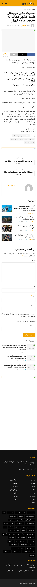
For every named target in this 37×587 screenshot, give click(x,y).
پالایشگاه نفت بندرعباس (28, 552)
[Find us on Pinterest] (24, 469)
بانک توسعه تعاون (30, 516)
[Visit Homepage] (28, 3)
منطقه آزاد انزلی (13, 545)
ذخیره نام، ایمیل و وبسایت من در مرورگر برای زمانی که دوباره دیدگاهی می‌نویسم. (19, 315)
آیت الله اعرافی (25, 136)
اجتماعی (33, 480)
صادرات (23, 537)
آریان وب (22, 583)
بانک (34, 490)
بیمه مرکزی (25, 527)
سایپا (23, 534)
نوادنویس (23, 26)
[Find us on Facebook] (34, 469)
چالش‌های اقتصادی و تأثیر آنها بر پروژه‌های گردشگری (21, 80)
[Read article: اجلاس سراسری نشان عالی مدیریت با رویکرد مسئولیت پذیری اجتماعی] (31, 367)
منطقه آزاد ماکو (30, 548)
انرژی (33, 486)
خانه (34, 9)
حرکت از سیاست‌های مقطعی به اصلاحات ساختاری (21, 571)
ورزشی (15, 499)
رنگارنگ (33, 503)
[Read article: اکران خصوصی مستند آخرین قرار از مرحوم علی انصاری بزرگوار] (31, 358)
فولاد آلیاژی (11, 537)
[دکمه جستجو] (3, 3)
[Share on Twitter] (22, 54)
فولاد (18, 537)
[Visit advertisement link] (18, 149)
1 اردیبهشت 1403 (12, 26)
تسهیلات (11, 527)
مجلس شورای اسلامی (21, 541)
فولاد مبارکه (31, 541)
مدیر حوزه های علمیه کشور (27, 139)
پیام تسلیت (16, 136)
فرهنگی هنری (13, 490)
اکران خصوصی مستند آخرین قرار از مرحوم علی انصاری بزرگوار (15, 357)
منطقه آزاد (31, 545)
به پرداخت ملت (19, 523)
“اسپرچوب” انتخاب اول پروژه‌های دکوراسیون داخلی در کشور (25, 235)
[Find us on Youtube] (20, 469)
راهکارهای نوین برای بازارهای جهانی (23, 85)
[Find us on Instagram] (27, 469)
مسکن (15, 493)
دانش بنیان (16, 530)
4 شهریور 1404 (23, 231)
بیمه (34, 493)
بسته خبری (11, 520)
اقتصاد (23, 513)
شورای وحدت (31, 537)
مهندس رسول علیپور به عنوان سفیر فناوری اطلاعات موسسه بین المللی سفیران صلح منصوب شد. (14, 347)
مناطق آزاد (11, 541)
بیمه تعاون (6, 523)
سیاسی (15, 483)
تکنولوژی (32, 496)
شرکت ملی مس (7, 534)
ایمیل (33, 296)
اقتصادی (33, 483)
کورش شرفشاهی (16, 552)
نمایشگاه (14, 548)
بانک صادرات (13, 516)
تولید (5, 527)
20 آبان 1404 (23, 213)
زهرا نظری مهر (30, 534)
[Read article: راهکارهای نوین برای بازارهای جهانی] (7, 228)
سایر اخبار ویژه (27, 9)
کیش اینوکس (7, 552)
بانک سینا (21, 516)
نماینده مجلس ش (29, 142)
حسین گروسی (31, 530)
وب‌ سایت (32, 305)
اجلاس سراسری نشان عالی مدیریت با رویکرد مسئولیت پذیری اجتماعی (15, 366)
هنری (15, 496)
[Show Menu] (6, 3)
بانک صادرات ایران (29, 520)
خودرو (33, 499)
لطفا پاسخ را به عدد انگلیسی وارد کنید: (24, 321)
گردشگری (32, 555)
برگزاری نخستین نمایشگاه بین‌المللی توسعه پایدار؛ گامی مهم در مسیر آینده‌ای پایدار (19, 74)
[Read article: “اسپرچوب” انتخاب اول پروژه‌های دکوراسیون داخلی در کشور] (7, 237)
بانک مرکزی (20, 520)
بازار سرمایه (10, 513)
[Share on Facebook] (31, 54)
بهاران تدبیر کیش (30, 523)
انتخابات (18, 513)
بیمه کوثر (18, 527)
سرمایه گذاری (16, 534)
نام (33, 286)
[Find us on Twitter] (31, 469)
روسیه (10, 530)
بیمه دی (32, 527)
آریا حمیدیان (31, 513)
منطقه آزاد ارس (23, 545)
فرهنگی (15, 486)
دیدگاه (32, 260)
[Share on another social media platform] (14, 54)
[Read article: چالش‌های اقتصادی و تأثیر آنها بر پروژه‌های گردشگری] (7, 219)
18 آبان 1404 (23, 222)
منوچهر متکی (14, 139)
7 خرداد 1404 (23, 239)
